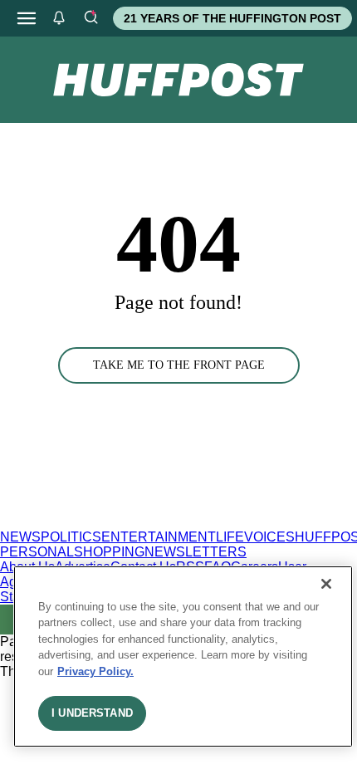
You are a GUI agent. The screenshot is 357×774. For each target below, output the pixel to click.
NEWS (20, 537)
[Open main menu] (27, 18)
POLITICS (71, 537)
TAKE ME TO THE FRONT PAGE (179, 365)
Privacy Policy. (95, 671)
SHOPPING (109, 552)
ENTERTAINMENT (158, 537)
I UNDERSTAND (92, 713)
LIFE (230, 537)
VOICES (269, 537)
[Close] (326, 584)
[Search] (90, 18)
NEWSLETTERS (195, 552)
